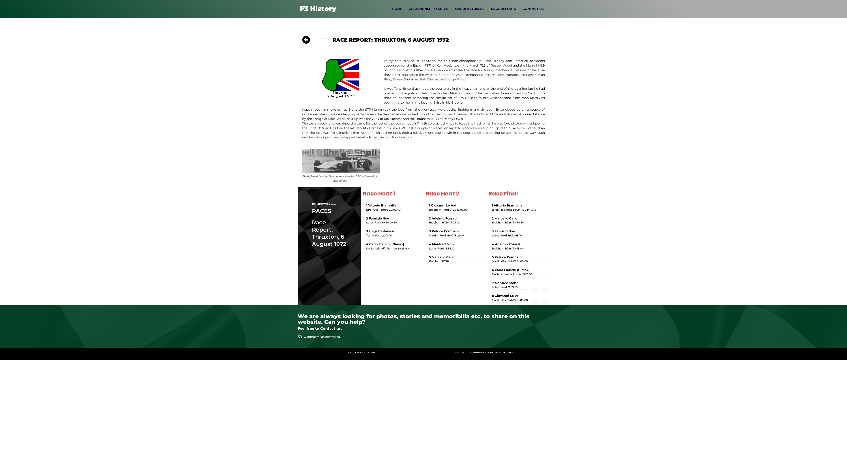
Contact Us (533, 9)
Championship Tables (428, 9)
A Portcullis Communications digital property (485, 352)
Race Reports (503, 9)
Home (397, 9)
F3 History (318, 9)
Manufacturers (469, 9)
